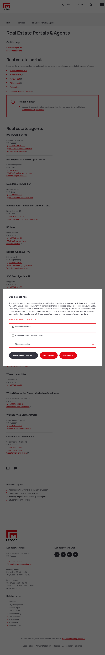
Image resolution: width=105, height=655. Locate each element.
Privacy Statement (17, 319)
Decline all (48, 355)
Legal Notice (31, 319)
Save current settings (23, 355)
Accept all (68, 355)
